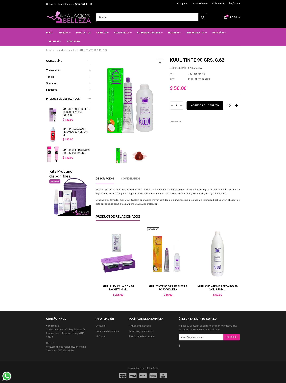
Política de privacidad (140, 325)
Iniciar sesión (218, 3)
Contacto (73, 41)
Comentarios (131, 178)
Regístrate (234, 3)
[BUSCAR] (202, 17)
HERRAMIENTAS (196, 32)
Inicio (49, 32)
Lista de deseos (200, 3)
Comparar (182, 3)
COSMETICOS (122, 32)
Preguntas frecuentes (107, 331)
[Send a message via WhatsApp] (7, 376)
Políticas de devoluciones (142, 336)
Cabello (101, 32)
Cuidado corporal (149, 32)
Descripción (105, 178)
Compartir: (176, 121)
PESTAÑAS (218, 32)
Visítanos (100, 336)
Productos (83, 32)
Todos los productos (65, 50)
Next (240, 263)
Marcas (64, 32)
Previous (96, 263)
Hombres (174, 32)
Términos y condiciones (141, 331)
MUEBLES (54, 41)
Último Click (152, 368)
